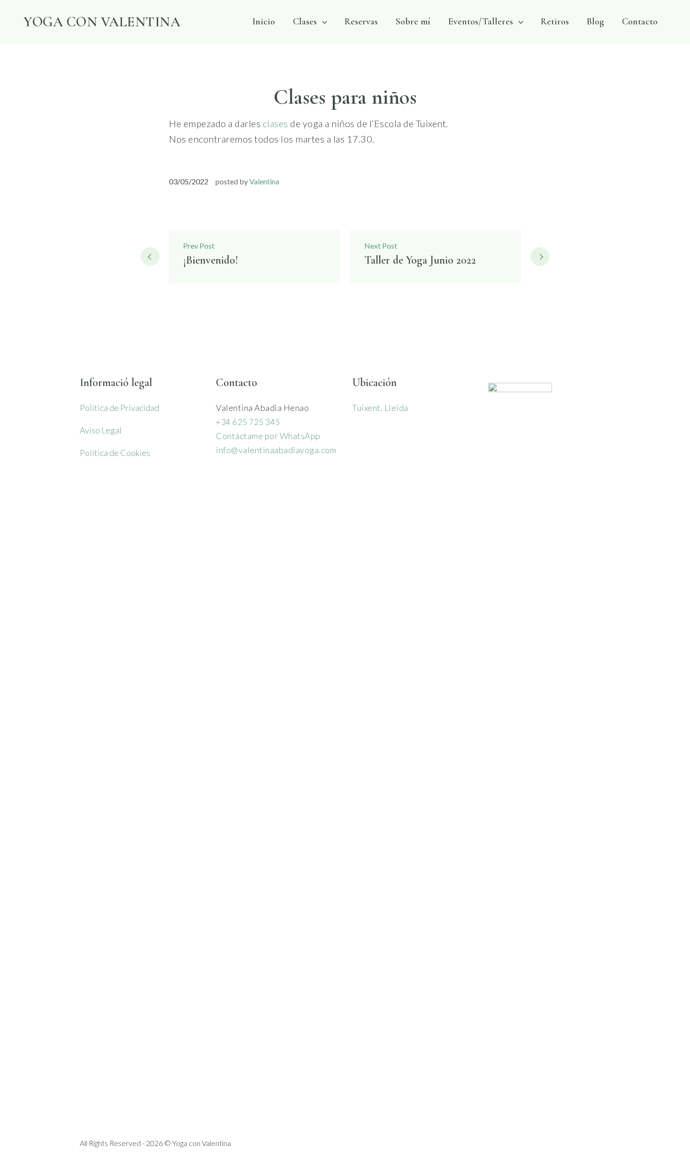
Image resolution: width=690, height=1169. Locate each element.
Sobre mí (413, 21)
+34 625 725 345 (248, 422)
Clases (305, 21)
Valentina (264, 181)
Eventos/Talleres (480, 21)
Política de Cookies (115, 453)
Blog (595, 21)
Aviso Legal (101, 430)
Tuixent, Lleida (380, 407)
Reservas (361, 21)
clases (275, 123)
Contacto (640, 21)
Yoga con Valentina (101, 21)
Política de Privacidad (119, 407)
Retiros (555, 21)
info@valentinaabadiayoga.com (276, 450)
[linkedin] (604, 1143)
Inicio (264, 21)
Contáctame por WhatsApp (268, 436)
